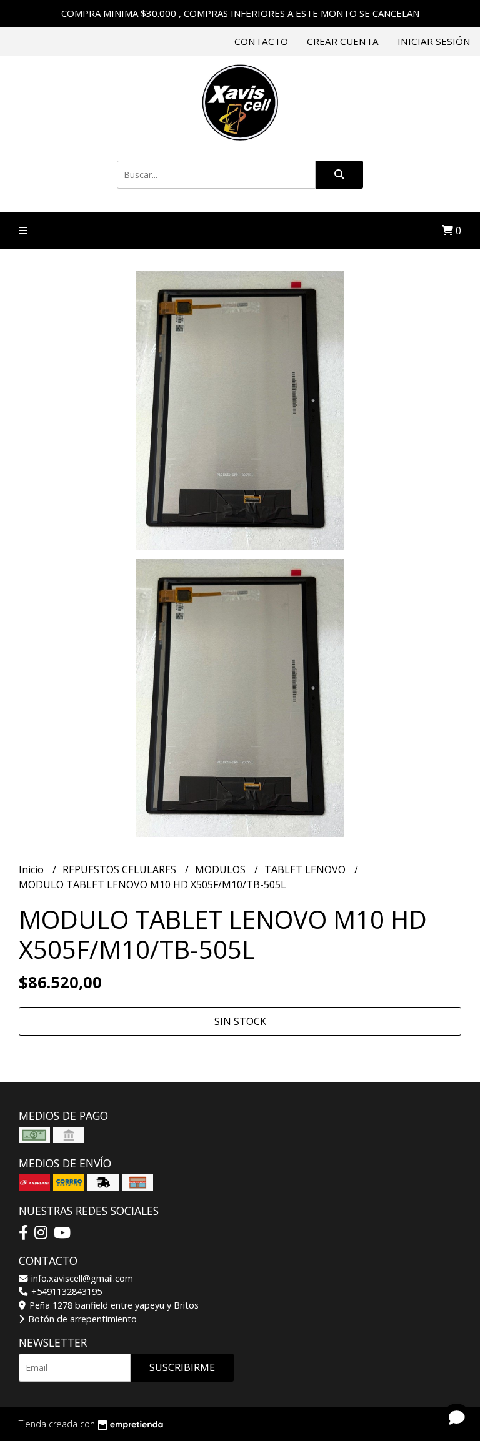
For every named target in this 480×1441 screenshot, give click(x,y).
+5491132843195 (65, 1291)
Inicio (32, 869)
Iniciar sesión (434, 41)
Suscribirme (182, 1367)
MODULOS (221, 869)
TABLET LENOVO (306, 869)
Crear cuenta (343, 41)
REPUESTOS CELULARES (120, 869)
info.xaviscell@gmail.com (81, 1278)
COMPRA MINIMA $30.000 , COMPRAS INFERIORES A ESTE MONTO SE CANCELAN (240, 13)
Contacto (261, 41)
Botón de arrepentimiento (81, 1319)
